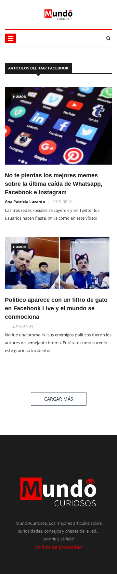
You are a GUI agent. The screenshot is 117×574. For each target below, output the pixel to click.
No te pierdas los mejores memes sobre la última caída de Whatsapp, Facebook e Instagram (53, 184)
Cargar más (58, 399)
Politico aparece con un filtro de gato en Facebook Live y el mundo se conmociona (56, 308)
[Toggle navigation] (10, 38)
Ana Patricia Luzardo (25, 201)
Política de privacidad (58, 547)
